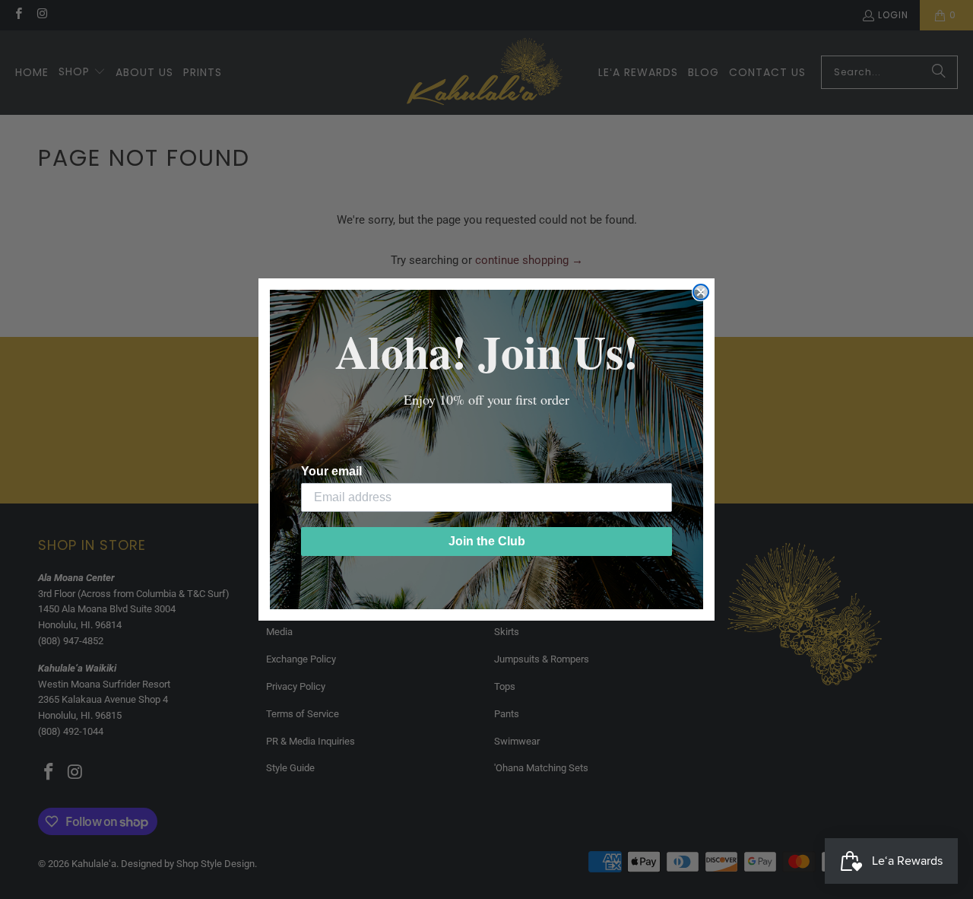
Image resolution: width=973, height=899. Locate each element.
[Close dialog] (700, 292)
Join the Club (486, 541)
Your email (331, 471)
